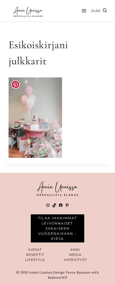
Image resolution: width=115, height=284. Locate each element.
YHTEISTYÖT (75, 260)
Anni (75, 250)
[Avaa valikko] (83, 10)
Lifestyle (35, 260)
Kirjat (35, 250)
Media (75, 255)
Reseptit (35, 255)
